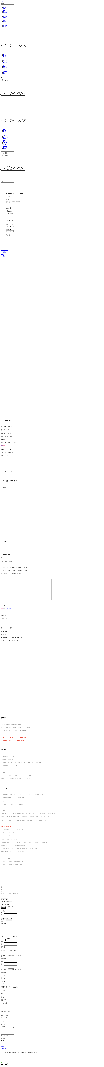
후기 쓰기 (3, 907)
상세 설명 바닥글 (4, 252)
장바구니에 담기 (4, 1021)
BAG (4, 20)
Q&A (4, 28)
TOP (4, 15)
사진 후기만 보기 (6, 904)
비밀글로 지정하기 (5, 958)
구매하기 (3, 983)
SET (4, 19)
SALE (4, 24)
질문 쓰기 (3, 940)
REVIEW (5, 25)
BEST (4, 10)
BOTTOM (5, 16)
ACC (4, 22)
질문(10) (2, 255)
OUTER (4, 14)
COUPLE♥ (5, 12)
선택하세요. (9, 207)
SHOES (4, 21)
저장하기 (3, 902)
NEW (4, 8)
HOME (4, 7)
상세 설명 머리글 (4, 250)
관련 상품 (3, 256)
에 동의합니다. (10, 893)
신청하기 (3, 1037)
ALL (4, 11)
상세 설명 (3, 251)
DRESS (4, 17)
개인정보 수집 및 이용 (6, 893)
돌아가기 (3, 973)
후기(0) (2, 254)
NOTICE (5, 26)
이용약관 (2, 1046)
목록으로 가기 (4, 959)
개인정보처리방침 (4, 1048)
